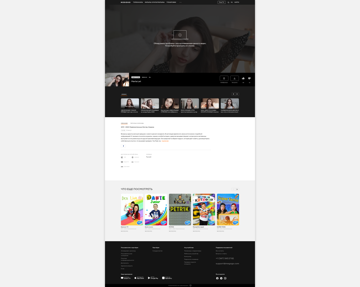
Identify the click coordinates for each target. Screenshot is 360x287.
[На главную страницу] (125, 2)
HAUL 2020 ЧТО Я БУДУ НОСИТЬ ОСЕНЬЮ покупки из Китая (210, 111)
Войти (237, 2)
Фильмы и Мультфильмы (155, 2)
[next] (237, 94)
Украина (151, 127)
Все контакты (220, 251)
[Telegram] (221, 278)
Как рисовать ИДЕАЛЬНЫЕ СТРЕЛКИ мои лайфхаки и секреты (170, 111)
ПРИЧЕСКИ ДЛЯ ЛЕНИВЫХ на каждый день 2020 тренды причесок (150, 111)
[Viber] (225, 278)
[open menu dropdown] (180, 2)
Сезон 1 (124, 94)
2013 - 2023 (125, 127)
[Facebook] (217, 278)
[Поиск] (228, 2)
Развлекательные (136, 127)
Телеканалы (138, 2)
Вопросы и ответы (221, 254)
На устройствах (189, 248)
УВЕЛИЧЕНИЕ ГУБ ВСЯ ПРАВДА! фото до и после (129, 111)
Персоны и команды (137, 123)
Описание (124, 123)
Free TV (221, 2)
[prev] (233, 94)
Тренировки (171, 2)
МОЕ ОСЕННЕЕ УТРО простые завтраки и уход (189, 111)
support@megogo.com (227, 263)
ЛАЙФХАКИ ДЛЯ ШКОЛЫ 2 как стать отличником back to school (230, 111)
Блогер (145, 127)
